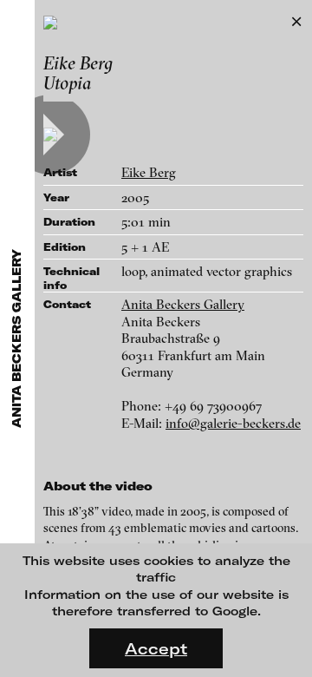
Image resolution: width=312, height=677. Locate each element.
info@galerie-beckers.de (233, 423)
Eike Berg (148, 172)
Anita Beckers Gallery (182, 304)
